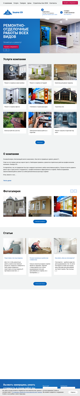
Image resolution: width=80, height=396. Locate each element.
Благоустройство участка (12, 130)
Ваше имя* (46, 386)
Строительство (59, 107)
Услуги (15, 3)
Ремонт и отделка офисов (12, 107)
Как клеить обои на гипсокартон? (65, 258)
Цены (29, 3)
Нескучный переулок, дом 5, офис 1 (49, 15)
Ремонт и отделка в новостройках (14, 83)
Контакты (53, 3)
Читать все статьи (40, 283)
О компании (7, 3)
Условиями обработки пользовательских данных (27, 392)
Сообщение (64, 386)
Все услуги (40, 142)
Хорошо (73, 392)
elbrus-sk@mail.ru (67, 14)
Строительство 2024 (40, 3)
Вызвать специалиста (70, 3)
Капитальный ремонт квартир (64, 83)
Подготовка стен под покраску (13, 258)
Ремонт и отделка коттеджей (38, 83)
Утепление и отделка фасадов (38, 107)
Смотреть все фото (40, 221)
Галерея (23, 3)
